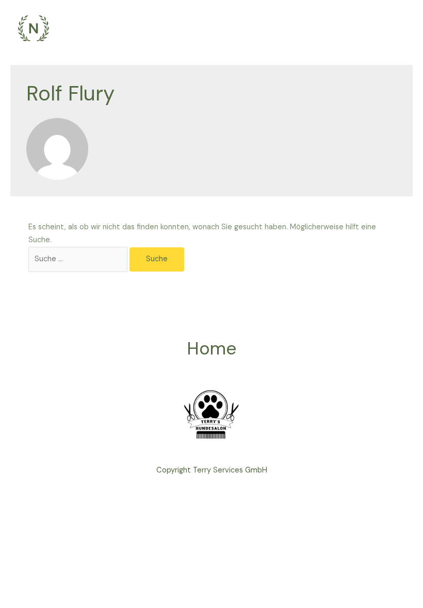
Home (211, 348)
